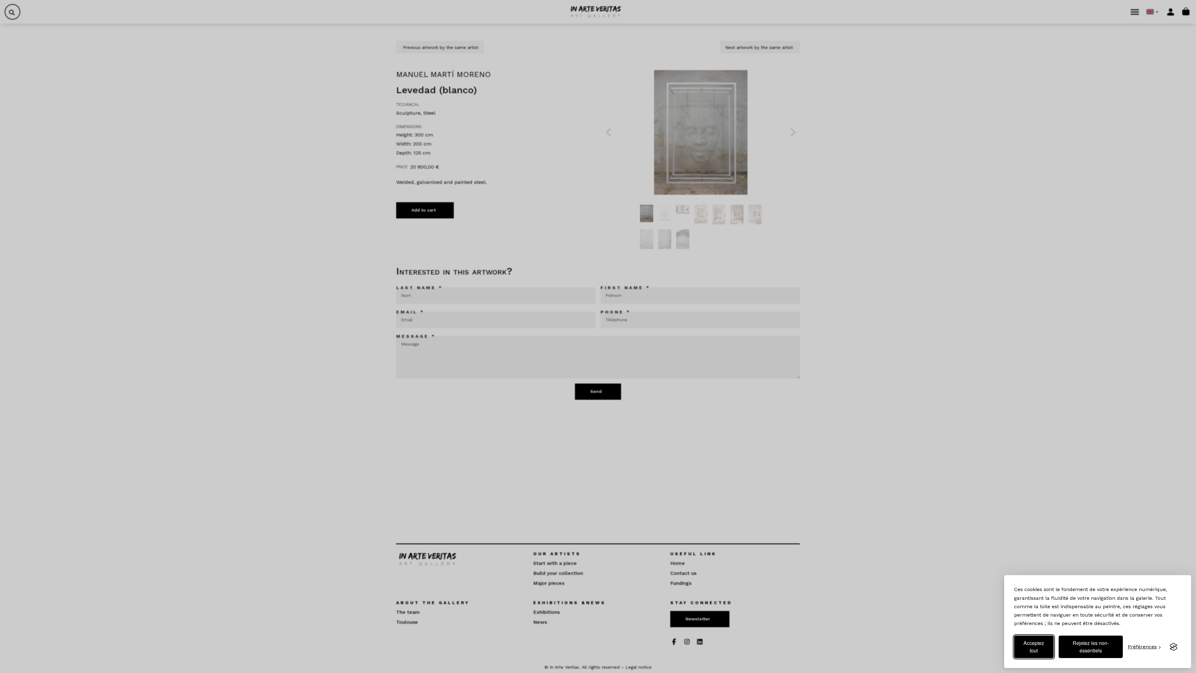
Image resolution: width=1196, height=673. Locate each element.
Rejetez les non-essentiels (1091, 646)
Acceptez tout (1033, 646)
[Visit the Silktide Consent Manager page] (1173, 646)
